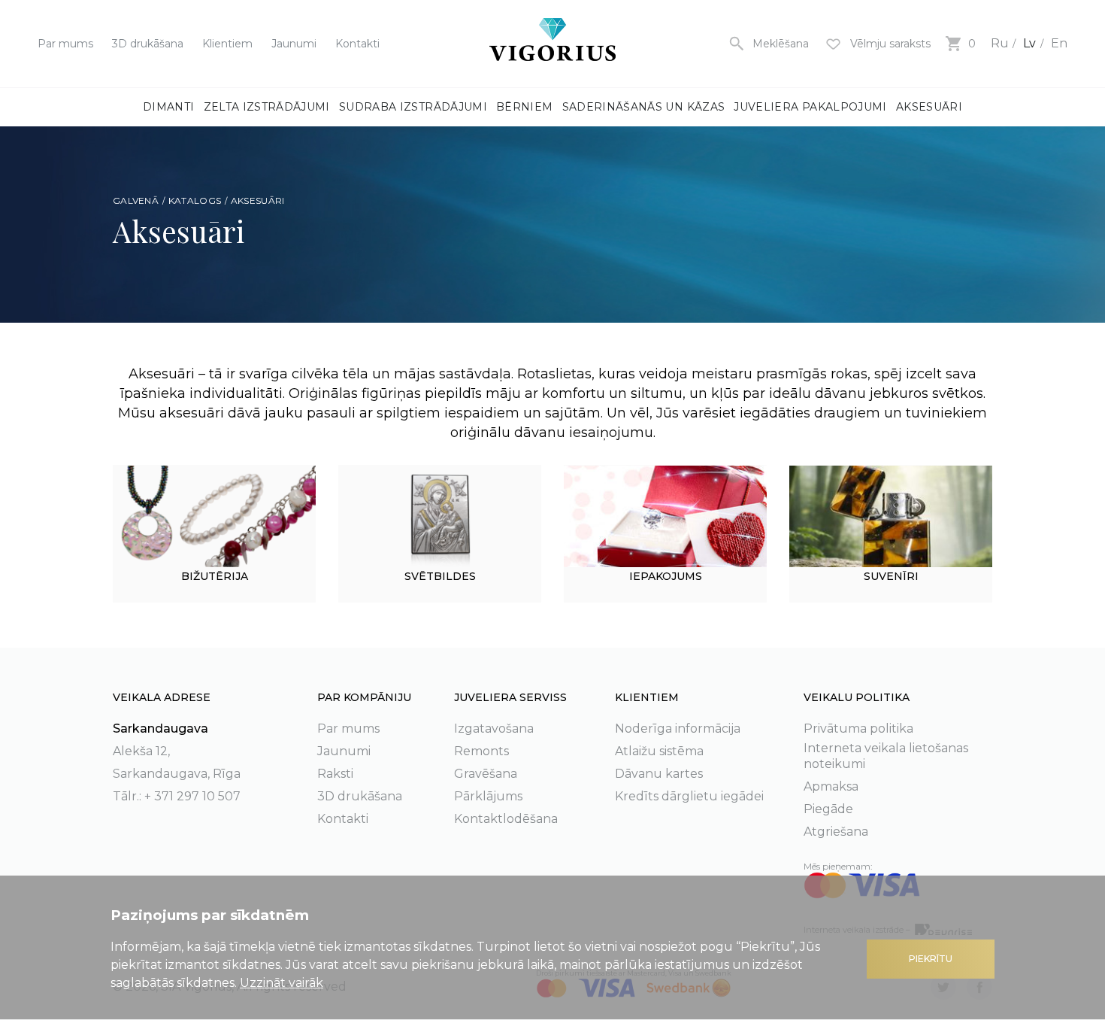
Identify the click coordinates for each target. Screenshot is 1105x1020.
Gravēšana (485, 774)
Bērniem (524, 107)
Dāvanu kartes (659, 774)
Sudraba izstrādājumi (413, 107)
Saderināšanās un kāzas (643, 107)
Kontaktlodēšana (506, 819)
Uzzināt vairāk (281, 983)
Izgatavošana (494, 728)
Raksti (335, 774)
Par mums (65, 43)
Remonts (481, 751)
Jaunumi (293, 43)
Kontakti (357, 43)
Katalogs (194, 200)
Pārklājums (488, 796)
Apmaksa (831, 786)
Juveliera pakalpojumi (810, 107)
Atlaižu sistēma (659, 751)
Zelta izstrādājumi (267, 107)
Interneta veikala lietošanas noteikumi (886, 756)
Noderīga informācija (677, 728)
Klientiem (227, 43)
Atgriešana (836, 831)
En (1059, 43)
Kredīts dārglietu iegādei (689, 796)
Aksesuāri (929, 107)
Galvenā (136, 200)
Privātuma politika (858, 728)
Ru (1000, 43)
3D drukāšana (147, 43)
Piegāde (828, 809)
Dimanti (168, 107)
